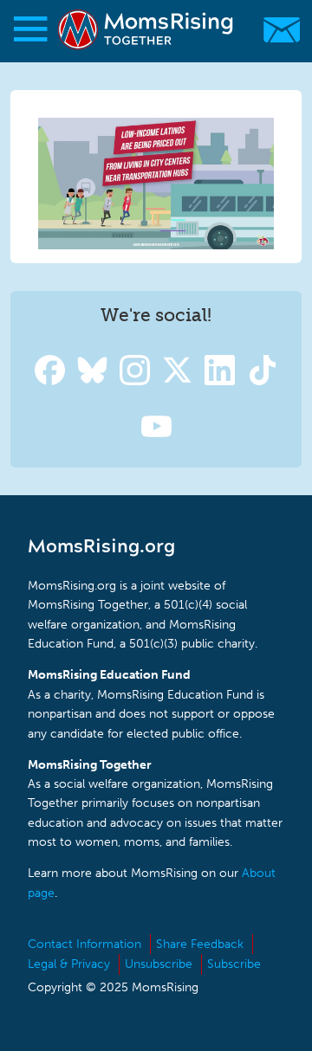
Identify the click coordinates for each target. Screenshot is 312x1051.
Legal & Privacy (69, 964)
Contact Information (84, 944)
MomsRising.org (147, 30)
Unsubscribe (158, 964)
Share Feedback (200, 944)
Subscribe (234, 964)
